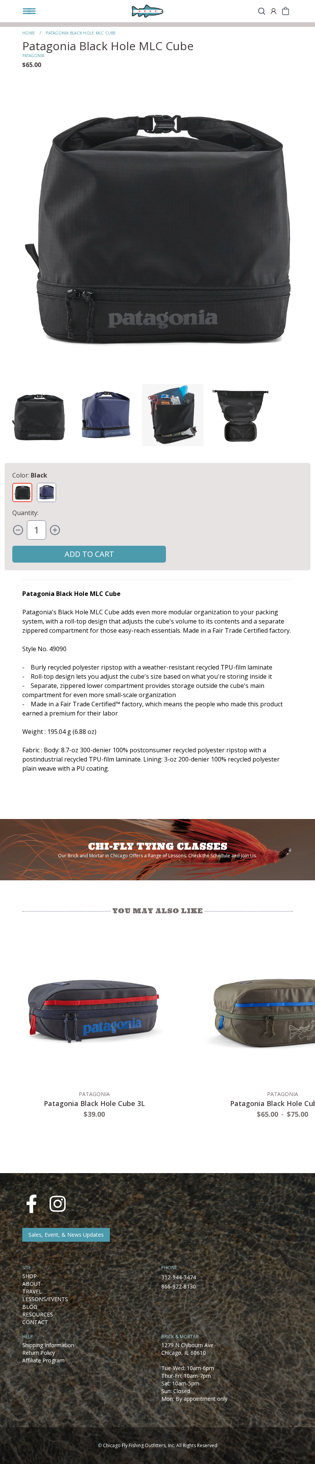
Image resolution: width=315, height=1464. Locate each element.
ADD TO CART (89, 554)
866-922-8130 (178, 1286)
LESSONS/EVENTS (45, 1299)
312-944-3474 (178, 1277)
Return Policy (38, 1352)
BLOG (29, 1306)
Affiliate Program (43, 1360)
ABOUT (31, 1283)
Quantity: (25, 513)
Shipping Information (48, 1345)
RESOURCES (37, 1314)
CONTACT (35, 1322)
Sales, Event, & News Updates (66, 1234)
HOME (28, 33)
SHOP (29, 1276)
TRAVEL (32, 1291)
